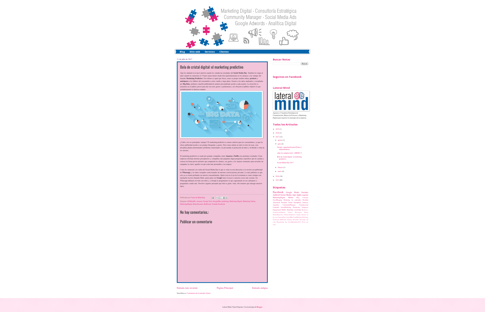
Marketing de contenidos (292, 200)
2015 (278, 180)
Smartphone (297, 202)
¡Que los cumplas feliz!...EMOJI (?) (289, 153)
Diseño (306, 212)
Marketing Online (249, 201)
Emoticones (296, 207)
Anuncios (305, 202)
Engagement (277, 210)
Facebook (278, 192)
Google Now (207, 201)
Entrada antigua (260, 287)
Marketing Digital (235, 201)
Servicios (210, 51)
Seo (286, 222)
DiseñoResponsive (278, 215)
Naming (289, 219)
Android (276, 194)
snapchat (305, 195)
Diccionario (298, 212)
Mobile (290, 197)
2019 (278, 129)
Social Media (286, 194)
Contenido (276, 207)
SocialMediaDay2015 (294, 222)
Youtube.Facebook (218, 204)
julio (279, 144)
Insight (299, 215)
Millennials (283, 219)
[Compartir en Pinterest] (226, 198)
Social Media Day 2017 (285, 162)
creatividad (297, 210)
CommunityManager (289, 205)
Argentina (276, 205)
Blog (182, 51)
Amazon (199, 201)
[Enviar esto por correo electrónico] (217, 198)
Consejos (305, 197)
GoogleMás (217, 201)
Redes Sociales (301, 192)
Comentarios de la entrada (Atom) (199, 293)
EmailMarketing (286, 207)
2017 (278, 137)
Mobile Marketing (287, 210)
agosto (280, 140)
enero (280, 171)
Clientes (224, 51)
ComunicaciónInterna (279, 212)
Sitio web (195, 51)
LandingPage (282, 217)
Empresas (305, 207)
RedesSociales (198, 204)
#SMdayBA (191, 201)
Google (289, 192)
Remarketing (280, 222)
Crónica (290, 212)
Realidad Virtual (286, 202)
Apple (298, 194)
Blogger (259, 307)
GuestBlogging (277, 200)
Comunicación (303, 205)
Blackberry (305, 210)
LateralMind (290, 217)
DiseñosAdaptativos (290, 215)
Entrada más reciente (187, 287)
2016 (278, 176)
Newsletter (296, 219)
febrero (280, 167)
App (294, 194)
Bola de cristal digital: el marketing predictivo (289, 157)
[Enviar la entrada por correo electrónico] (212, 197)
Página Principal (225, 287)
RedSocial (207, 204)
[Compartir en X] (222, 198)
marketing (225, 201)
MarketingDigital (186, 204)
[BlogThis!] (219, 198)
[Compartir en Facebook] (224, 198)
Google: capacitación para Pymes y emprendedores (289, 148)
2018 (278, 133)
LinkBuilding (298, 217)
